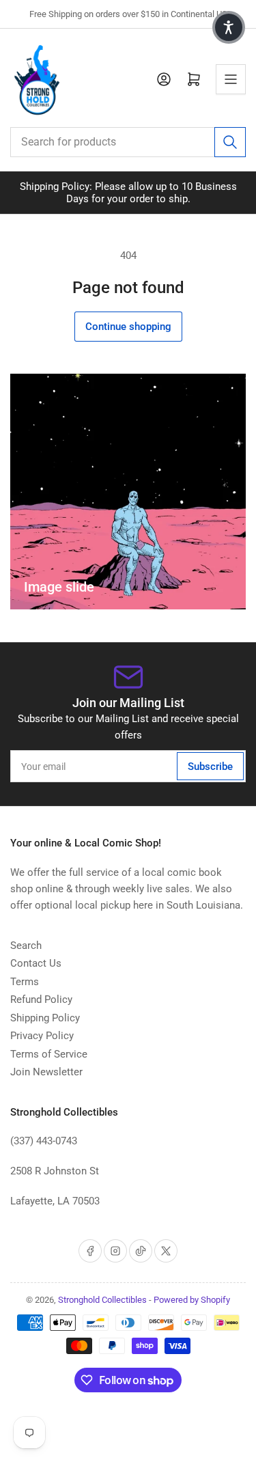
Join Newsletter (46, 1072)
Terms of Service (48, 1054)
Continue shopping (128, 326)
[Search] (230, 142)
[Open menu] (231, 79)
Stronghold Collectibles (102, 1300)
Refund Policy (41, 999)
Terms (24, 982)
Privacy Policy (42, 1036)
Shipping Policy (45, 1018)
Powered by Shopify (192, 1300)
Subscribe (210, 766)
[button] (228, 27)
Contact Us (35, 963)
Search (26, 945)
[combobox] (128, 142)
